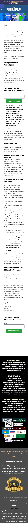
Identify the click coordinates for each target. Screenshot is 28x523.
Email (5, 94)
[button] (2, 6)
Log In (16, 3)
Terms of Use (14, 503)
